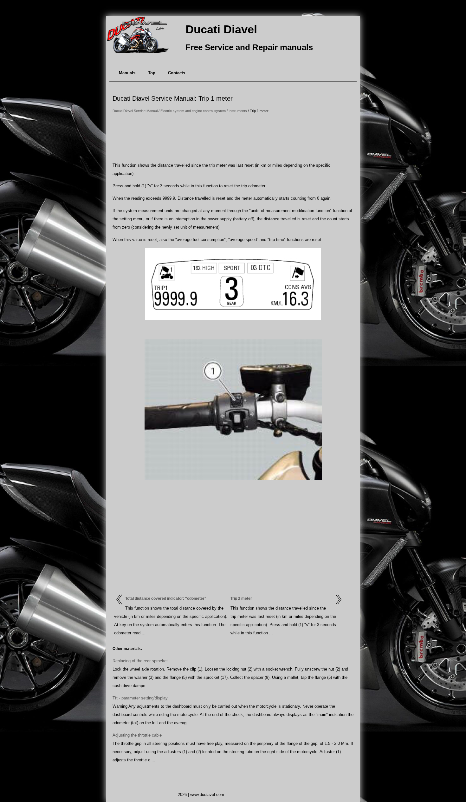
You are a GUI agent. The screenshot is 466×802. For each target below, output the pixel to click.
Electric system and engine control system (193, 111)
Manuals (127, 72)
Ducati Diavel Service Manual (135, 111)
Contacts (176, 72)
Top (151, 72)
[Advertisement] (233, 138)
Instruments (238, 111)
